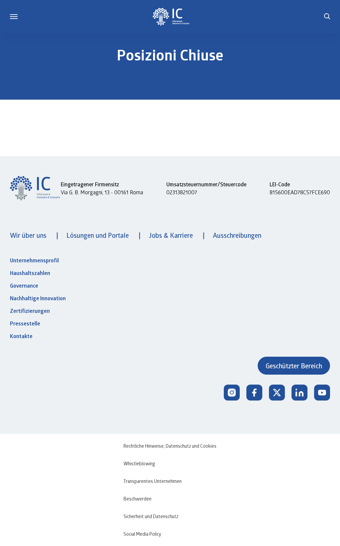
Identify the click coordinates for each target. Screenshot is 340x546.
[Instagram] (232, 393)
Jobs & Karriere (172, 235)
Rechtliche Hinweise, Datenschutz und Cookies (170, 446)
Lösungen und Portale (98, 235)
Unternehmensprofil (34, 260)
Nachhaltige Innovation (38, 298)
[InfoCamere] (171, 17)
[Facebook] (254, 393)
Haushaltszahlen (30, 273)
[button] (327, 16)
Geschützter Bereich (294, 365)
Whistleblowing (139, 463)
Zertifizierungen (30, 311)
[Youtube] (322, 393)
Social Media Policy (142, 534)
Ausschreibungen (237, 235)
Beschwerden (137, 499)
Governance (24, 285)
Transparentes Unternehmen (153, 481)
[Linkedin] (299, 393)
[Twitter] (277, 393)
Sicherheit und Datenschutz (151, 516)
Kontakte (21, 336)
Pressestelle (25, 323)
